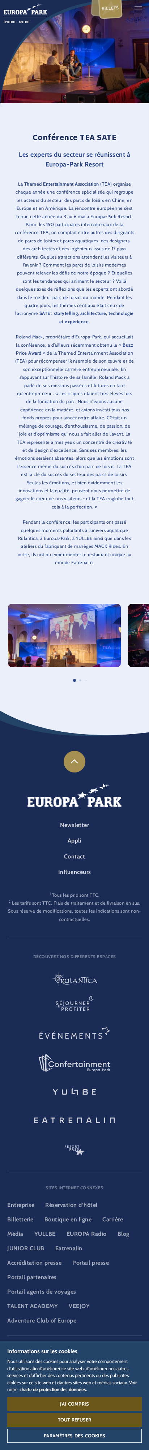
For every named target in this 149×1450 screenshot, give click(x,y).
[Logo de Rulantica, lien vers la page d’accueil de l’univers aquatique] (74, 979)
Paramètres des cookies (74, 1435)
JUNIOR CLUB (25, 1248)
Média (15, 1233)
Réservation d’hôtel (71, 1205)
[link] (74, 761)
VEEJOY (79, 1306)
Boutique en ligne (68, 1219)
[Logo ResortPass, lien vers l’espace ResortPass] (74, 1147)
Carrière (112, 1219)
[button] (64, 607)
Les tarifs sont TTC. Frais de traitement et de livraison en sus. (76, 903)
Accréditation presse (34, 1262)
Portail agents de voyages (41, 1291)
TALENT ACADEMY (32, 1306)
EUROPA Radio (87, 1233)
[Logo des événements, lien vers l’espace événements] (74, 1035)
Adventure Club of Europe (41, 1320)
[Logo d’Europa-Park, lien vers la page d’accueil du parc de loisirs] (25, 8)
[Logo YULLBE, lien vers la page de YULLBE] (74, 1091)
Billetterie (20, 1219)
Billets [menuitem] (110, 8)
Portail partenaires (32, 1277)
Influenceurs (74, 872)
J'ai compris (74, 1404)
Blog (123, 1233)
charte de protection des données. (53, 1389)
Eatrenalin (68, 1248)
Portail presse (90, 1262)
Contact (74, 856)
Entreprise (20, 1205)
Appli (75, 840)
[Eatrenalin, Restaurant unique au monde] (74, 1119)
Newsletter (74, 825)
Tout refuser (74, 1420)
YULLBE (45, 1233)
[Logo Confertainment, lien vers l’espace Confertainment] (74, 1063)
